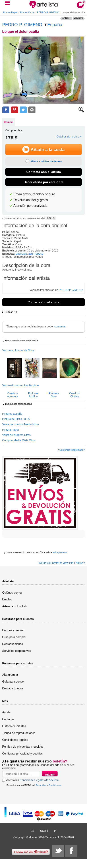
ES (32, 830)
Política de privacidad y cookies (23, 746)
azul (30, 253)
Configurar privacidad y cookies (22, 753)
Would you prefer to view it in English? (62, 563)
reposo (39, 253)
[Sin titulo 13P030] (49, 368)
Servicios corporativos (16, 650)
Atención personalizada (30, 205)
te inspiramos (60, 552)
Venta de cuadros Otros (16, 435)
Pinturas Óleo (54, 395)
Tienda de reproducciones (18, 733)
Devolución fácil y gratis (30, 200)
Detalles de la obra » (69, 136)
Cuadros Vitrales (74, 395)
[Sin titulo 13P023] (69, 368)
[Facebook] (71, 851)
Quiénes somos (12, 592)
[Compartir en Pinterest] (14, 109)
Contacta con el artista (43, 172)
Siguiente (78, 18)
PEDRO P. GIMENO (48, 12)
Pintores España (12, 413)
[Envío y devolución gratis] (40, 493)
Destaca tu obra (12, 688)
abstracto (21, 253)
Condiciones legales (15, 739)
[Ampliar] (81, 111)
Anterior (66, 18)
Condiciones (54, 785)
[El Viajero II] (14, 368)
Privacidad (41, 785)
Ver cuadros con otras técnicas (20, 385)
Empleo (7, 599)
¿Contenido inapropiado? (71, 450)
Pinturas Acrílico (33, 395)
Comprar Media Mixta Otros (18, 440)
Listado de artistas (14, 726)
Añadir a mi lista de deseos (46, 161)
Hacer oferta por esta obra (43, 182)
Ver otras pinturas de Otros (18, 350)
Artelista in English (14, 606)
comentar (60, 326)
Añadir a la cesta (48, 149)
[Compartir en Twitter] (23, 109)
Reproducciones (12, 644)
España (54, 24)
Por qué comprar (13, 630)
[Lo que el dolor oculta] (43, 70)
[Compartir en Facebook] (5, 109)
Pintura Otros (27, 12)
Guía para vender (13, 681)
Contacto (8, 719)
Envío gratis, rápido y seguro (34, 194)
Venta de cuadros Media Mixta (20, 424)
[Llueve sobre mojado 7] (32, 368)
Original (8, 122)
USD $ (50, 218)
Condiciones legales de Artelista (39, 780)
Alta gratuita (10, 674)
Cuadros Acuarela (12, 395)
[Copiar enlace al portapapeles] (31, 109)
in (55, 830)
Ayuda (6, 712)
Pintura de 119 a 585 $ (16, 419)
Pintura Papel (10, 12)
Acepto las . (32, 780)
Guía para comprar (14, 637)
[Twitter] (58, 851)
